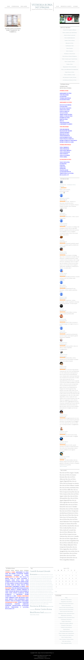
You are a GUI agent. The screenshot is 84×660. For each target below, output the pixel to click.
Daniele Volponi (63, 273)
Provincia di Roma (38, 606)
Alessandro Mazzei (64, 441)
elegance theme (41, 652)
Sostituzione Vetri (70, 45)
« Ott (56, 591)
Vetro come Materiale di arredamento (69, 69)
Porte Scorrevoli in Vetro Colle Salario (35, 584)
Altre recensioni (63, 466)
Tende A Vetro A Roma (70, 40)
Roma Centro (41, 609)
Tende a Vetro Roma (66, 621)
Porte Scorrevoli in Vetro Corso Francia (47, 584)
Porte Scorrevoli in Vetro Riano (37, 594)
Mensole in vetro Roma (66, 599)
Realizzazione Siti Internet (39, 658)
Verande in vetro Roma (66, 625)
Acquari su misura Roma (67, 523)
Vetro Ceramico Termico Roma (66, 639)
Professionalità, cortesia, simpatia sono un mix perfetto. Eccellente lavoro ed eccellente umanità (69, 359)
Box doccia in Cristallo (72, 536)
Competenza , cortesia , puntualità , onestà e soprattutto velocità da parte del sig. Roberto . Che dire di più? (69, 302)
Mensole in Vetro (69, 43)
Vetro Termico (69, 48)
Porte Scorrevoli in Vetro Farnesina (35, 586)
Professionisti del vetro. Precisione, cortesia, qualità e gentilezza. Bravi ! (68, 290)
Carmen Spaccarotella (64, 456)
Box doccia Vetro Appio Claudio (69, 472)
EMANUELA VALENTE (64, 198)
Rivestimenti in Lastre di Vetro (69, 77)
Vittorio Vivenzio (63, 354)
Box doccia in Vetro (65, 515)
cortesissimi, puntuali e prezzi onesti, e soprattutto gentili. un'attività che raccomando (69, 245)
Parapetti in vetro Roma (66, 601)
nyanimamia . (63, 213)
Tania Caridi (62, 331)
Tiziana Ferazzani (63, 223)
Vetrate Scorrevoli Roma (66, 627)
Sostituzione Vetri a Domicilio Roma (66, 617)
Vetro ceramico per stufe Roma (70, 32)
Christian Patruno (63, 415)
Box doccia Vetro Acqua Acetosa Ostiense (68, 534)
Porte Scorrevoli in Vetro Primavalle (37, 592)
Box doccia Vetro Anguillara (68, 540)
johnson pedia (63, 319)
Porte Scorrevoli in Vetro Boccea (41, 578)
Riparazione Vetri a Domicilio (69, 66)
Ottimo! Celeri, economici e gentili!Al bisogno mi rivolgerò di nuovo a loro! (69, 324)
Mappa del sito (40, 656)
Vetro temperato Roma (66, 643)
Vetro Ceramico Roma (70, 61)
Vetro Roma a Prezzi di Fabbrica (69, 56)
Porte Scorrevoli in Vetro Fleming (46, 586)
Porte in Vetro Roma (66, 605)
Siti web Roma (47, 658)
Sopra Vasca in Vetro (69, 72)
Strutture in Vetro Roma (69, 53)
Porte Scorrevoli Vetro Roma (66, 611)
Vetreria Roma (66, 629)
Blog (66, 597)
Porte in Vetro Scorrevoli (43, 574)
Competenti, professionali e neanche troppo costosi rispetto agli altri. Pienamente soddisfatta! (69, 336)
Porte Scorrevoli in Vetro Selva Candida (39, 599)
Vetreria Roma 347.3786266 (42, 6)
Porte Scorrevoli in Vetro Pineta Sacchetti (47, 589)
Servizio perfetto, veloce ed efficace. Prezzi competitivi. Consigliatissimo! (69, 348)
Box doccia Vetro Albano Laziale (69, 485)
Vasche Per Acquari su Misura (69, 30)
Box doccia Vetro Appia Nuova (69, 538)
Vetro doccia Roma (66, 641)
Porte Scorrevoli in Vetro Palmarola (35, 589)
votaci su (62, 192)
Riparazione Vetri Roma (66, 615)
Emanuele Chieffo (64, 431)
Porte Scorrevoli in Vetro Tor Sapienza (41, 602)
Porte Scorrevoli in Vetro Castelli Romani (46, 583)
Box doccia (69, 551)
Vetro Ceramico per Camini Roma (69, 59)
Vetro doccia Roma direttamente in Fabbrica (13, 30)
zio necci (62, 309)
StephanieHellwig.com (49, 652)
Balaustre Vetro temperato (71, 521)
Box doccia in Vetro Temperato (69, 511)
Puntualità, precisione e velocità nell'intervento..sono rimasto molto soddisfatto (69, 278)
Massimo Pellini (63, 252)
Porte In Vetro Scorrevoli (69, 35)
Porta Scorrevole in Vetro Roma (66, 603)
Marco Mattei (63, 285)
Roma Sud (39, 612)
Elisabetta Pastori (63, 342)
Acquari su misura (73, 483)
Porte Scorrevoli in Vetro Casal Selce (46, 581)
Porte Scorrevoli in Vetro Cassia (34, 583)
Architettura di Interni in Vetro (69, 80)
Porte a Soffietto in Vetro (69, 74)
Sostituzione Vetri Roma (66, 619)
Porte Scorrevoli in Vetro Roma (46, 594)
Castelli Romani (37, 571)
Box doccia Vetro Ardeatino (68, 487)
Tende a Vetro (69, 64)
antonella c (62, 240)
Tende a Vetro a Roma (34, 614)
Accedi (45, 656)
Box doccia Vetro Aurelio (70, 509)
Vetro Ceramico (69, 51)
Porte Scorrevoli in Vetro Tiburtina (39, 600)
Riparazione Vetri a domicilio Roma (66, 613)
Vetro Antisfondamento (69, 37)
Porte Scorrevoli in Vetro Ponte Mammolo (36, 591)
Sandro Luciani (63, 366)
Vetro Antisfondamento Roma (66, 631)
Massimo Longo (63, 297)
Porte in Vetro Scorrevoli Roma (66, 607)
